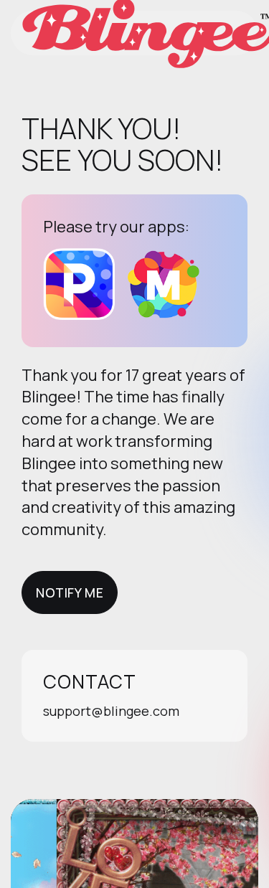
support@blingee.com (111, 710)
